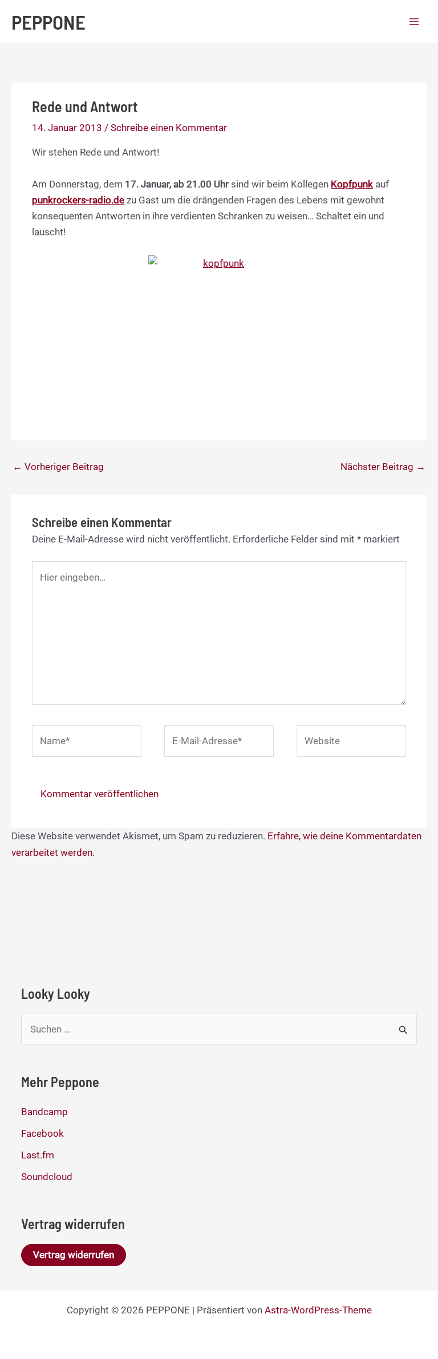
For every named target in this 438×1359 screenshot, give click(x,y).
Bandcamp (44, 1111)
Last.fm (37, 1155)
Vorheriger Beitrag (58, 466)
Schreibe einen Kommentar (169, 127)
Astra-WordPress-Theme (318, 1310)
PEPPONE (48, 22)
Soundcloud (46, 1176)
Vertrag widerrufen (73, 1254)
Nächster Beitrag (382, 466)
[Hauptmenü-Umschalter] (414, 21)
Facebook (42, 1133)
